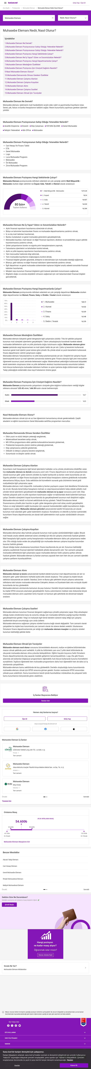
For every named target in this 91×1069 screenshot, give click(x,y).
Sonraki (86, 797)
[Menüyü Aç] (5, 2)
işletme (70, 647)
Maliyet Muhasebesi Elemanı (13, 885)
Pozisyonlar (16, 8)
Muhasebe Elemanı (29, 8)
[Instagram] (16, 1025)
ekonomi (54, 647)
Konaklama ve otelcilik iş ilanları (63, 512)
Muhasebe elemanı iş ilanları (29, 556)
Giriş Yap (67, 719)
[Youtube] (19, 1025)
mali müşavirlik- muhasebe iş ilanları (34, 486)
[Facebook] (8, 1025)
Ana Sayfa (6, 8)
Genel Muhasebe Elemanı (12, 872)
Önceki (4, 797)
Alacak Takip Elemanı (10, 860)
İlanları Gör (45, 701)
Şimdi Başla (9, 905)
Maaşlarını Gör (17, 842)
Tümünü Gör (6, 801)
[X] (12, 1025)
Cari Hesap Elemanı (10, 866)
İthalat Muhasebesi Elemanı (13, 879)
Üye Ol (24, 719)
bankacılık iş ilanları (56, 475)
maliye (61, 647)
